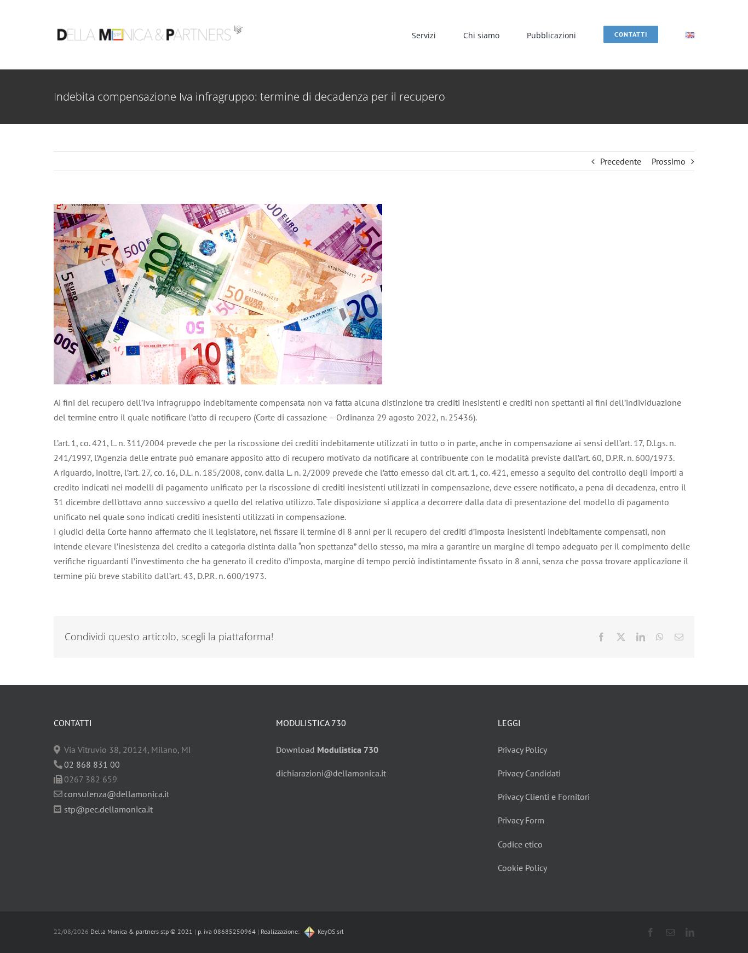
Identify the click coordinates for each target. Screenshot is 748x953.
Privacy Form (521, 820)
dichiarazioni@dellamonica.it (331, 773)
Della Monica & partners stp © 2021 (141, 931)
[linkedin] (690, 932)
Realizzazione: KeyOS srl (302, 931)
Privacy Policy (522, 749)
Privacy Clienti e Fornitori (544, 796)
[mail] (670, 932)
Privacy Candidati (529, 773)
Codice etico (520, 844)
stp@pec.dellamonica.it (108, 809)
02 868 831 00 (92, 764)
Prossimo (669, 161)
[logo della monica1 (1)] (149, 19)
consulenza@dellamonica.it (116, 793)
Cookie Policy (522, 867)
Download (327, 749)
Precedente (620, 161)
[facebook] (650, 932)
